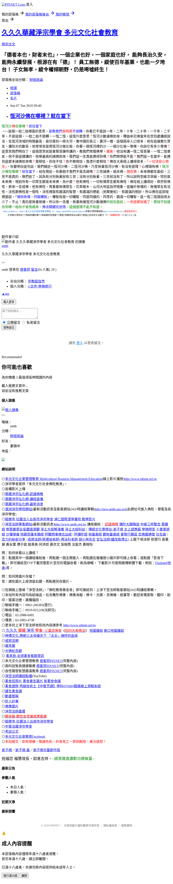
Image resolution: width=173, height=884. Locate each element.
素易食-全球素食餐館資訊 (25, 656)
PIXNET (55, 825)
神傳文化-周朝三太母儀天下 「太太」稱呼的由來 (41, 635)
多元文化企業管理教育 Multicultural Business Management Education (53, 479)
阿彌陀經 (81, 534)
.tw (52, 211)
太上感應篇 (132, 529)
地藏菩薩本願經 (32, 534)
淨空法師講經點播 (18, 676)
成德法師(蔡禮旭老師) (44, 539)
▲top (5, 294)
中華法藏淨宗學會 (18, 726)
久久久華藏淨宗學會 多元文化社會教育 (60, 32)
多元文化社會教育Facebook (25, 736)
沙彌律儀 (12, 534)
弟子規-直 (22, 750)
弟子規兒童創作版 (46, 750)
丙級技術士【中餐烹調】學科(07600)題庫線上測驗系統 (60, 686)
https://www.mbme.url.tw (113, 211)
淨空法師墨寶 (15, 711)
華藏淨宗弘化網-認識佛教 (24, 494)
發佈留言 (8, 327)
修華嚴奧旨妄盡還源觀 (23, 529)
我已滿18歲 (10, 875)
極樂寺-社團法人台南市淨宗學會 (29, 721)
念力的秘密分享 (13, 539)
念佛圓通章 (146, 534)
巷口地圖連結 (114, 630)
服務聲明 (126, 825)
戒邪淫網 (12, 641)
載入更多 (8, 301)
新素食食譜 (52, 681)
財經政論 (36, 80)
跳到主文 (8, 44)
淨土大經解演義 (52, 529)
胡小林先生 (87, 539)
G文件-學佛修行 (40, 286)
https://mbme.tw (10, 211)
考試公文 (12, 731)
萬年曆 (10, 646)
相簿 (13, 88)
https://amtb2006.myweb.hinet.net (71, 211)
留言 (34, 269)
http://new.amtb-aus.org (110, 509)
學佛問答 (148, 529)
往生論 (161, 534)
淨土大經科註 (75, 529)
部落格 (15, 93)
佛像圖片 (12, 706)
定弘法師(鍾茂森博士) (112, 539)
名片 (13, 98)
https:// (33, 211)
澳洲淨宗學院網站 (18, 509)
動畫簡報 (12, 696)
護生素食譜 (13, 691)
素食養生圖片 (33, 681)
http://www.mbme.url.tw (140, 479)
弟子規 (7, 750)
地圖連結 (96, 630)
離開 (24, 875)
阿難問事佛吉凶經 (58, 534)
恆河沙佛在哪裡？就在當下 (40, 116)
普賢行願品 (128, 534)
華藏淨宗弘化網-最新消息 (24, 504)
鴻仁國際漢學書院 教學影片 (74, 519)
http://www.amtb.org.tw (70, 524)
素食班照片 (13, 681)
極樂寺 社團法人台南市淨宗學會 (29, 519)
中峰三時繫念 (150, 524)
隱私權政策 (110, 825)
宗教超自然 (36, 281)
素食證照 (12, 686)
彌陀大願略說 (129, 524)
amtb (5, 246)
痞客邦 (25, 269)
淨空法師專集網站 (18, 524)
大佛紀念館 (13, 651)
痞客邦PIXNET (51, 661)
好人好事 (12, 701)
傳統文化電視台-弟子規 (105, 529)
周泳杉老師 (69, 539)
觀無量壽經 (111, 534)
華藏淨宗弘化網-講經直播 (24, 499)
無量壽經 (95, 534)
